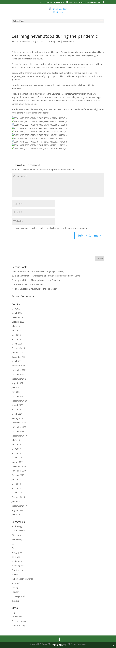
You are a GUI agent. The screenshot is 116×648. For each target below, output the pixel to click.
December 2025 (19, 317)
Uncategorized (53, 41)
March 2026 (17, 313)
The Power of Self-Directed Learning (28, 284)
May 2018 (16, 484)
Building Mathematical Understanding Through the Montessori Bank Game (46, 275)
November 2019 (19, 427)
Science (15, 574)
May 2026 (16, 308)
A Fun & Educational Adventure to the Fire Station (34, 288)
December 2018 (19, 466)
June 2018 (16, 479)
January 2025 (17, 352)
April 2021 (16, 392)
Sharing (15, 587)
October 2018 (18, 475)
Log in (14, 612)
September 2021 (19, 378)
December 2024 (19, 357)
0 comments (68, 41)
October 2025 (18, 321)
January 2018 (17, 501)
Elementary (17, 539)
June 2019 (16, 444)
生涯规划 (16, 600)
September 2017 (19, 505)
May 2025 (16, 335)
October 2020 (18, 396)
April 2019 (16, 453)
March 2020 (17, 413)
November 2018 (19, 470)
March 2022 (17, 361)
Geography (17, 552)
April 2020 (16, 409)
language (16, 557)
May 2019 (16, 448)
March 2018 (17, 492)
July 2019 (16, 440)
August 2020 (17, 405)
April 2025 (16, 339)
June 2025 (16, 330)
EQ (13, 543)
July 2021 (16, 387)
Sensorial (16, 583)
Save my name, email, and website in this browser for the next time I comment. (51, 228)
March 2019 (17, 457)
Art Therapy (17, 526)
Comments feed (19, 621)
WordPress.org (18, 625)
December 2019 (19, 422)
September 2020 (19, 400)
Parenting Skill (18, 565)
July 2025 (16, 326)
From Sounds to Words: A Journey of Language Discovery (38, 271)
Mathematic (17, 561)
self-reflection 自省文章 (22, 578)
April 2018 (16, 488)
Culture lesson (18, 530)
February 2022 (18, 365)
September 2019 (19, 435)
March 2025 (17, 343)
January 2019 (17, 462)
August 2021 (17, 383)
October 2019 (18, 431)
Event (14, 548)
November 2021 (19, 370)
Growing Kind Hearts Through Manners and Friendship (36, 280)
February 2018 (18, 497)
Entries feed (17, 616)
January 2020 (17, 418)
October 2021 (18, 374)
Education (16, 535)
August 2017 (17, 510)
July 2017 (16, 514)
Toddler (15, 592)
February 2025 (18, 348)
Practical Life (17, 570)
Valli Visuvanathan (22, 41)
